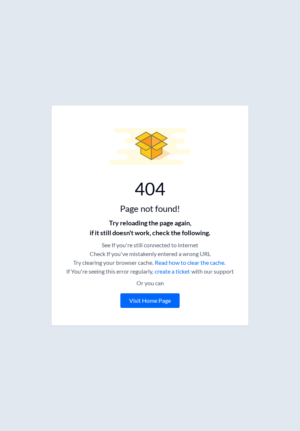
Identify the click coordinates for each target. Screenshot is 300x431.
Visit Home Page (150, 300)
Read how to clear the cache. (190, 262)
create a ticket (172, 271)
